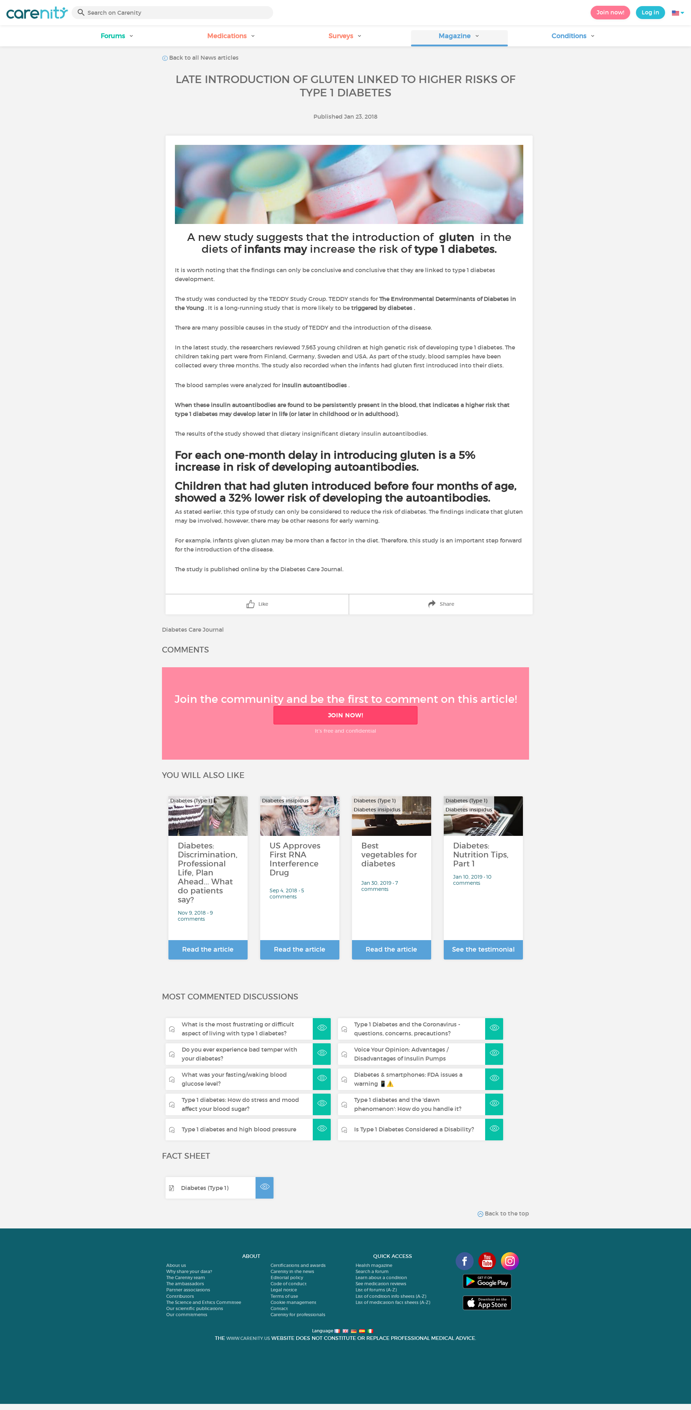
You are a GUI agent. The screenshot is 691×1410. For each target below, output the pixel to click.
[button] (117, 38)
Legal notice (284, 1289)
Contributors (180, 1296)
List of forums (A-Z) (376, 1289)
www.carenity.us (248, 1338)
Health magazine (374, 1265)
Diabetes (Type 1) (205, 1187)
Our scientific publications (194, 1308)
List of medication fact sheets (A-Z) (393, 1302)
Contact (279, 1308)
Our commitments (186, 1314)
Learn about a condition (381, 1277)
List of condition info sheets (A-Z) (391, 1296)
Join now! (610, 12)
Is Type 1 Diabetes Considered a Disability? (414, 1129)
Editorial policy (287, 1277)
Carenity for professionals (298, 1314)
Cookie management (293, 1302)
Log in (650, 12)
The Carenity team (185, 1277)
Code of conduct (289, 1283)
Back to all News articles (203, 57)
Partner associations (188, 1289)
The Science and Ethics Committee (203, 1302)
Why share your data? (189, 1271)
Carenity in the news (292, 1271)
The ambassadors (185, 1283)
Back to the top (506, 1213)
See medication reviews (381, 1283)
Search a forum (372, 1271)
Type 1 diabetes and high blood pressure (239, 1129)
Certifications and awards (298, 1265)
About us (176, 1265)
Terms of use (284, 1296)
